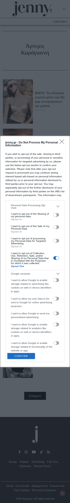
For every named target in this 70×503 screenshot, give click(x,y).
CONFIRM (21, 356)
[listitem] (35, 206)
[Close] (63, 142)
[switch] (56, 215)
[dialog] (35, 251)
